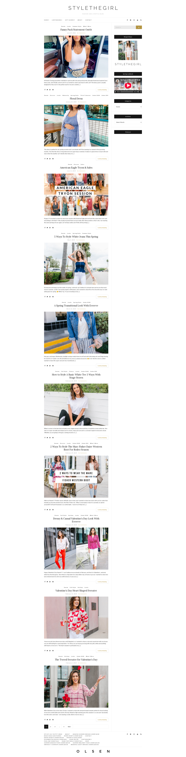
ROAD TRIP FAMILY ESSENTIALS (72, 741)
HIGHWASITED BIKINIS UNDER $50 (55, 739)
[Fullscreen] (140, 92)
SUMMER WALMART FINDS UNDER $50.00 (86, 742)
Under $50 (105, 95)
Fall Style (64, 371)
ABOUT (80, 20)
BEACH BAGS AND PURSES (52, 735)
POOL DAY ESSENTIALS (51, 741)
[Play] (115, 92)
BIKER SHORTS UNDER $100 (73, 735)
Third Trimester (85, 95)
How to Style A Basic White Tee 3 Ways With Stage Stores (76, 376)
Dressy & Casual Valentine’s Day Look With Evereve (76, 520)
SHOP (87, 741)
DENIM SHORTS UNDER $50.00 (54, 737)
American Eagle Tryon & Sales (76, 167)
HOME (46, 20)
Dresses (52, 95)
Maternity (66, 95)
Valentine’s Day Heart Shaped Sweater (76, 590)
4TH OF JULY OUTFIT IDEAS (53, 734)
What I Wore (87, 26)
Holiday (70, 515)
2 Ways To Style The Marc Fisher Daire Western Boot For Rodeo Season (76, 448)
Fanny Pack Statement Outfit (76, 29)
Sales (82, 164)
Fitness (71, 371)
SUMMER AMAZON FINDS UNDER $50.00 (57, 742)
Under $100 (96, 95)
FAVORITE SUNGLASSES (74, 737)
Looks (69, 26)
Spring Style (75, 95)
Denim (63, 26)
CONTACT (88, 20)
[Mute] (138, 92)
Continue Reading (102, 89)
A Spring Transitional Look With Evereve (76, 305)
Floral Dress (76, 98)
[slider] (126, 91)
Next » (69, 726)
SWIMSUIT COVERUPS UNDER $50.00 (56, 744)
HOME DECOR (73, 739)
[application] (128, 85)
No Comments (81, 32)
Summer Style (77, 26)
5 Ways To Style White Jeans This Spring (76, 236)
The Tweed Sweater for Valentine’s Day (76, 659)
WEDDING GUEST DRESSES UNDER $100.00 (85, 744)
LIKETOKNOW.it (57, 20)
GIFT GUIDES (69, 20)
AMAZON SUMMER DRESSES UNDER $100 (86, 734)
